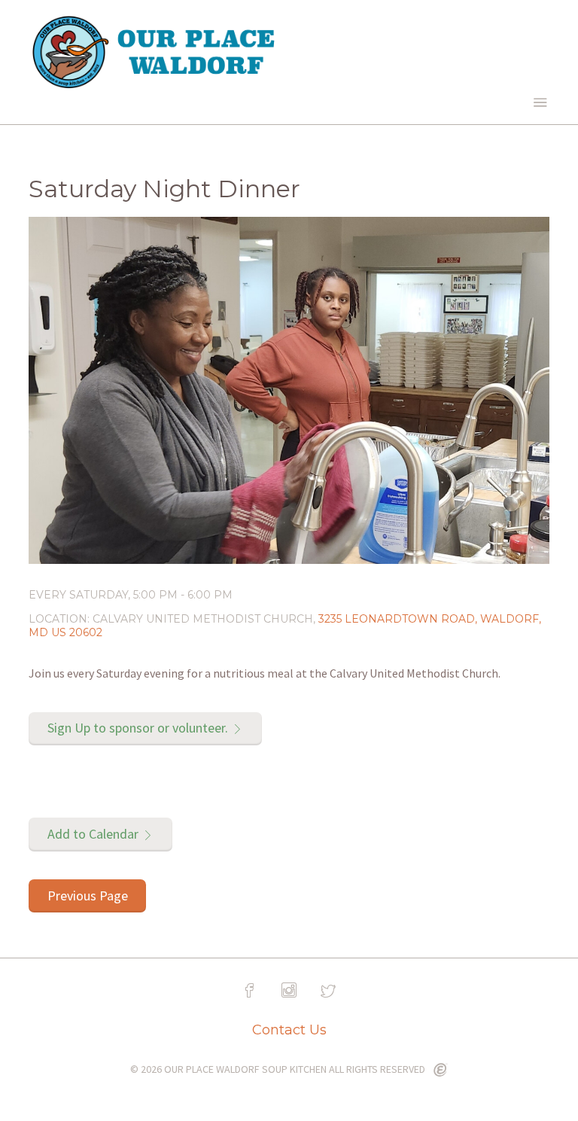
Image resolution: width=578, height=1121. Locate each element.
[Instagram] (289, 990)
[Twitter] (328, 990)
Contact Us (289, 1030)
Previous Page (87, 895)
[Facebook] (249, 990)
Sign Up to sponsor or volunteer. (137, 727)
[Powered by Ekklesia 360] (441, 1070)
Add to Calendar (92, 833)
